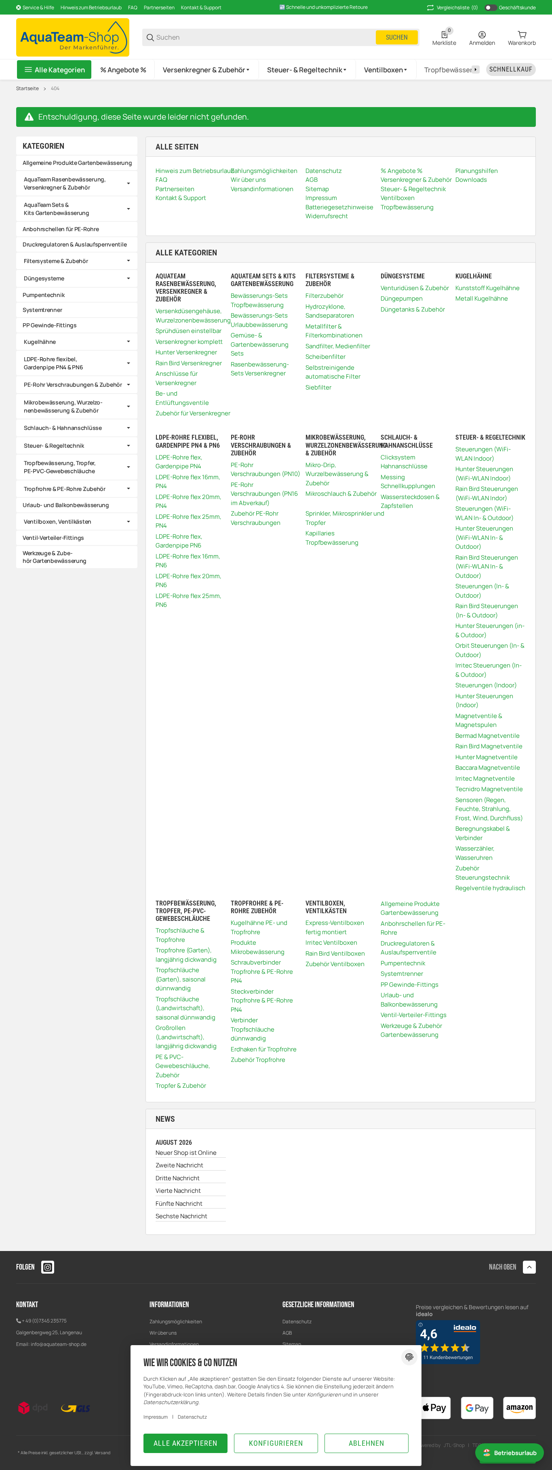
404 (55, 88)
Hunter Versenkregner (186, 352)
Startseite (27, 88)
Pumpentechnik (403, 963)
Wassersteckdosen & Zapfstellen (410, 501)
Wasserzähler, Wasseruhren (475, 853)
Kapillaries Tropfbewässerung (331, 538)
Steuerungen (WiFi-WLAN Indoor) (483, 454)
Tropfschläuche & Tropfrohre (180, 935)
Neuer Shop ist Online (186, 1152)
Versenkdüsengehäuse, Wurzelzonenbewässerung (193, 315)
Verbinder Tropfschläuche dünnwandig (252, 1029)
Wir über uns (163, 1332)
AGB (287, 1332)
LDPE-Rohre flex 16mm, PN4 (188, 482)
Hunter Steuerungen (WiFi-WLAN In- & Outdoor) (484, 537)
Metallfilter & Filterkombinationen (333, 331)
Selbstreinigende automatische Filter (332, 372)
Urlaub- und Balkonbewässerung (409, 1000)
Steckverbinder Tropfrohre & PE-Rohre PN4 (262, 1000)
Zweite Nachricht (179, 1165)
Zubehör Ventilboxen (334, 964)
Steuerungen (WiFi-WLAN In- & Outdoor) (484, 513)
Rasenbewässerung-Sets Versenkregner (260, 369)
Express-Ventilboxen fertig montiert (334, 927)
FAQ (132, 7)
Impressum (155, 1416)
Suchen (397, 37)
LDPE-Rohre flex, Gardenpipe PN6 (179, 541)
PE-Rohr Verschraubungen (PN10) (265, 469)
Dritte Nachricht (178, 1178)
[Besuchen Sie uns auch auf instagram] (47, 1267)
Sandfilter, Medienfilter (337, 346)
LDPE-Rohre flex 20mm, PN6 (188, 581)
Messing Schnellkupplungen (408, 482)
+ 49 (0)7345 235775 (44, 1320)
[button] (207, 69)
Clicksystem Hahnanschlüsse (404, 462)
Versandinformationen (174, 1344)
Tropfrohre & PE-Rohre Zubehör (64, 489)
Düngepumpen (402, 298)
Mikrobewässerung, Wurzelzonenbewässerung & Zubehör (63, 406)
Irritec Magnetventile (485, 778)
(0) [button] (457, 7)
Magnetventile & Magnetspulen (478, 720)
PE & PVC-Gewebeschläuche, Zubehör (183, 1066)
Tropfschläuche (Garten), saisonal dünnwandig (181, 979)
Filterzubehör (324, 295)
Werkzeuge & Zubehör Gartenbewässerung (411, 1030)
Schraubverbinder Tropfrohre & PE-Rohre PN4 (262, 971)
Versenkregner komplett (189, 341)
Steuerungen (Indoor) (486, 685)
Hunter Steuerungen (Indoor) (484, 701)
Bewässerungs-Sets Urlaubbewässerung (259, 320)
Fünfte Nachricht (179, 1203)
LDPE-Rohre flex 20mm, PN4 (188, 501)
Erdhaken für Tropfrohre (264, 1049)
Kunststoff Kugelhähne (487, 288)
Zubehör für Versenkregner (193, 413)
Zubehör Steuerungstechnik (482, 873)
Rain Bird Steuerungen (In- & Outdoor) (486, 610)
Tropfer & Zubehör (181, 1085)
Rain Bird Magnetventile (489, 746)
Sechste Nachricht (181, 1216)
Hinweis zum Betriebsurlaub (91, 7)
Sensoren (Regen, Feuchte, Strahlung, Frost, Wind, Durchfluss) (489, 809)
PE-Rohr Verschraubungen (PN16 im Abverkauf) (264, 493)
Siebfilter (318, 387)
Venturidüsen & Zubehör (415, 288)
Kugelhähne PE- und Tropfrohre (259, 927)
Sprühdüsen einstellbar (188, 330)
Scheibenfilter (325, 356)
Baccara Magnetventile (487, 767)
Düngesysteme (44, 278)
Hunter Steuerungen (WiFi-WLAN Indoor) (484, 473)
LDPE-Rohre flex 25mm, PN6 (188, 600)
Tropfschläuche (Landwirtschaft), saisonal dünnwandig (185, 1008)
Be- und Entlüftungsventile (182, 398)
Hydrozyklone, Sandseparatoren (329, 311)
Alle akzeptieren (185, 1443)
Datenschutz (297, 1321)
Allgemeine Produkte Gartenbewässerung (410, 908)
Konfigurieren (276, 1443)
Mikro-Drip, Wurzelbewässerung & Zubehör (337, 474)
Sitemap (291, 1344)
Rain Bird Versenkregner (189, 363)
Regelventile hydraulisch (490, 888)
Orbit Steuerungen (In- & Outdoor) (490, 650)
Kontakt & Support (201, 7)
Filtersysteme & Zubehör (56, 261)
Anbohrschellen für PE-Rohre (413, 928)
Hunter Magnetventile (486, 757)
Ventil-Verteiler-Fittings (414, 1015)
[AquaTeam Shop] (72, 36)
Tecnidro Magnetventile (489, 789)
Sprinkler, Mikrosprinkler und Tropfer (344, 518)
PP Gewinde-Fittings (409, 984)
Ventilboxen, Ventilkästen (57, 521)
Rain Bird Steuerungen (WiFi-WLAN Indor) (486, 493)
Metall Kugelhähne (481, 298)
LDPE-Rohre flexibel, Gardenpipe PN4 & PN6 (53, 363)
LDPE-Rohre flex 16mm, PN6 (188, 561)
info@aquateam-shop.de (58, 1344)
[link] (76, 183)
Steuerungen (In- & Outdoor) (482, 591)
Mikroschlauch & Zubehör (341, 493)
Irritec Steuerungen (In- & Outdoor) (488, 670)
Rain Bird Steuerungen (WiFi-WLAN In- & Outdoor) (486, 566)
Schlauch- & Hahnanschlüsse (63, 428)
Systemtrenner (402, 973)
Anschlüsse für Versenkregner (177, 378)
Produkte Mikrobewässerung (257, 947)
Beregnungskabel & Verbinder (482, 833)
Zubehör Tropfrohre (258, 1059)
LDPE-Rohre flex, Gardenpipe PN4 (179, 462)
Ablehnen (366, 1443)
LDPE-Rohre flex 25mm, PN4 (188, 521)
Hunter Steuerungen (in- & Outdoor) (490, 630)
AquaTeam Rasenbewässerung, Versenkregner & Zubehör (65, 183)
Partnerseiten (159, 7)
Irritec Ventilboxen (331, 942)
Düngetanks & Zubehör (413, 309)
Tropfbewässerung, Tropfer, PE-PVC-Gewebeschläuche (60, 467)
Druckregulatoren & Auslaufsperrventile (408, 948)
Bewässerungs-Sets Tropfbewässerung (259, 300)
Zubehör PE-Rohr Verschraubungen (255, 518)
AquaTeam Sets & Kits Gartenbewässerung (56, 209)
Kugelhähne (40, 341)
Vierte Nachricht (178, 1190)
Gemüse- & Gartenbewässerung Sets (260, 344)
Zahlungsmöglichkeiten (176, 1321)
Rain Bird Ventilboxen (335, 953)
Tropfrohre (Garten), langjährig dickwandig (186, 955)
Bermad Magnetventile (487, 735)
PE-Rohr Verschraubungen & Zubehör (73, 384)
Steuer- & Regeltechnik (54, 445)
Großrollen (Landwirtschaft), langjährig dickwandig (186, 1037)
